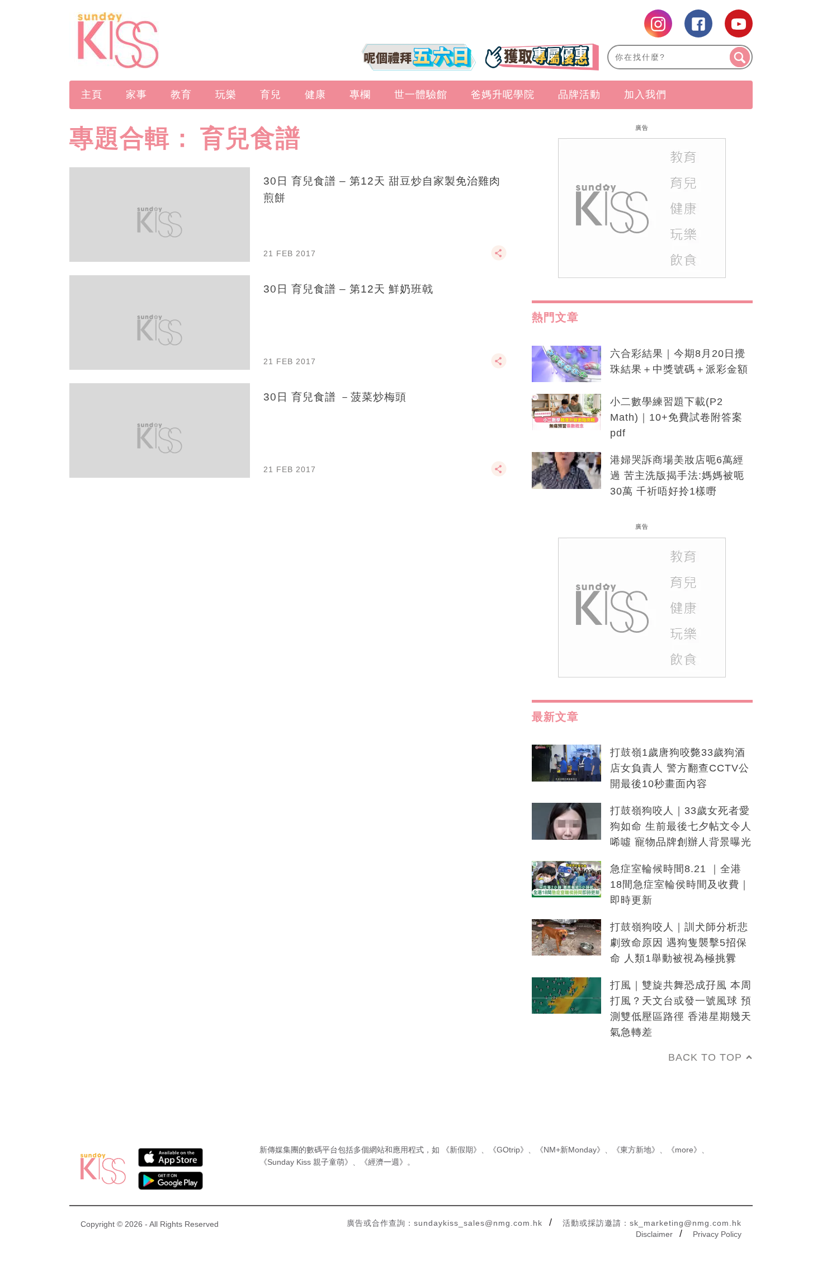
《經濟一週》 (383, 1161)
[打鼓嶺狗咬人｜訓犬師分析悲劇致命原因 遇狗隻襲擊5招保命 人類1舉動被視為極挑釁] (566, 937)
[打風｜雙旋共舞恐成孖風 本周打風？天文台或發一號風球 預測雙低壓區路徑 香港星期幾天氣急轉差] (566, 995)
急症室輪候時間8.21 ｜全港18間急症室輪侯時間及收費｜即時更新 (680, 884)
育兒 (270, 94)
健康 (315, 94)
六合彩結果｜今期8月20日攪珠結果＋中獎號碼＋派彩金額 (679, 361)
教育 (181, 94)
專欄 (360, 94)
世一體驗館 (420, 94)
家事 (136, 94)
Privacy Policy (717, 1234)
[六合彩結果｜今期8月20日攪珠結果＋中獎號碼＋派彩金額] (566, 364)
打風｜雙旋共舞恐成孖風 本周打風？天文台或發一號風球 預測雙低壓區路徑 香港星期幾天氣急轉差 (681, 1009)
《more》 (684, 1149)
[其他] (498, 257)
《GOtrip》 (508, 1149)
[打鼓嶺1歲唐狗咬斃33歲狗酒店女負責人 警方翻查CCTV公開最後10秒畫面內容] (566, 763)
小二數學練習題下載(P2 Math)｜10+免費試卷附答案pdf (676, 417)
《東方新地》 (635, 1149)
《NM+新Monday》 (570, 1149)
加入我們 (645, 94)
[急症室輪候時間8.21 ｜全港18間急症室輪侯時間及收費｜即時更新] (566, 879)
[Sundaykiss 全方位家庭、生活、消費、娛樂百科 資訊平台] (172, 40)
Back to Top (705, 1057)
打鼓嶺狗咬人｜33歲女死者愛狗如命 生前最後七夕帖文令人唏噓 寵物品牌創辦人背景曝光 (681, 826)
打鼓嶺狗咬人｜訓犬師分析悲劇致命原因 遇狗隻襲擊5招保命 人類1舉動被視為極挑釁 (679, 942)
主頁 (91, 94)
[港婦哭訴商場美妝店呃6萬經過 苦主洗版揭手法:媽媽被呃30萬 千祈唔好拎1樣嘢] (566, 470)
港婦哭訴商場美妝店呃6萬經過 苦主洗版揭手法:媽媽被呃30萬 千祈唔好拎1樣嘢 (677, 475)
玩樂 (226, 94)
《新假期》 (461, 1149)
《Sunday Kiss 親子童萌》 (305, 1161)
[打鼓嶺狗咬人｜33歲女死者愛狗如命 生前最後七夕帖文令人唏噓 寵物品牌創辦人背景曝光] (566, 821)
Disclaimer (654, 1234)
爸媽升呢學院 (503, 94)
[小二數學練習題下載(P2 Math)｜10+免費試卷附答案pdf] (566, 412)
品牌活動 (579, 94)
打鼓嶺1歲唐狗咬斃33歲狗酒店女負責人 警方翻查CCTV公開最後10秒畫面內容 (679, 768)
